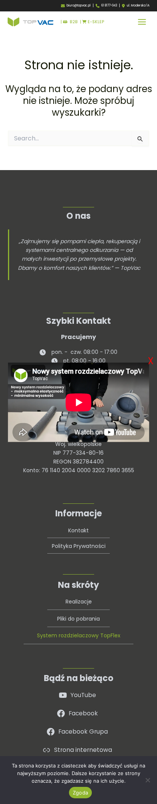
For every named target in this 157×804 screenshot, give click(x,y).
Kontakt (78, 530)
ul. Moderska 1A (138, 5)
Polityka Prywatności (79, 546)
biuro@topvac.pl (79, 5)
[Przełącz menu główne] (142, 22)
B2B (72, 22)
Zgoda (80, 793)
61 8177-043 (109, 5)
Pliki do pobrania (78, 618)
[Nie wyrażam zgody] (147, 780)
